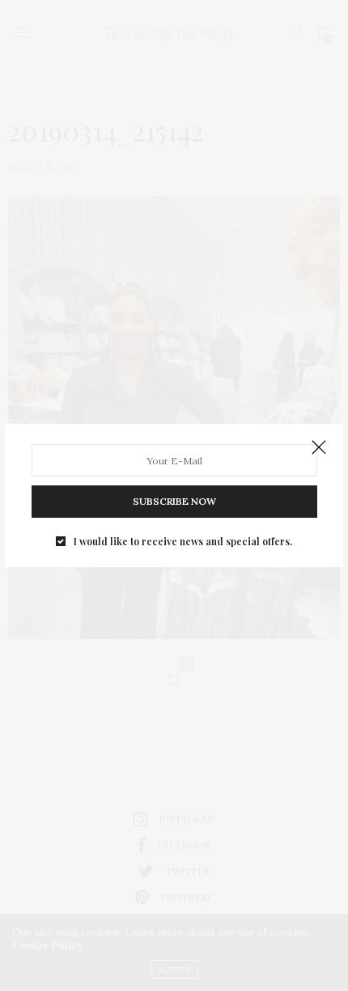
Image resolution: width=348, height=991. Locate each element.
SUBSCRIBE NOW (174, 501)
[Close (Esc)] (319, 448)
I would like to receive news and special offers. (183, 541)
